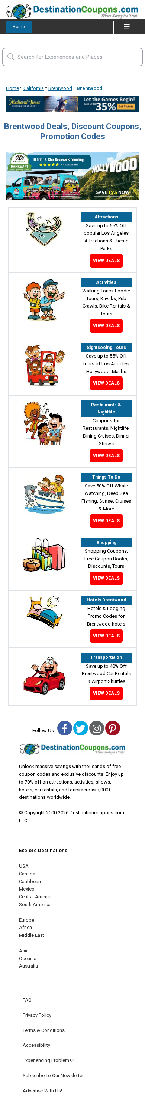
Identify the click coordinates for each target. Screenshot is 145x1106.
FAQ (27, 1000)
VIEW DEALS (106, 260)
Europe (26, 920)
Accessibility (36, 1045)
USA (24, 866)
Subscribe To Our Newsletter (53, 1075)
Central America (36, 896)
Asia (24, 950)
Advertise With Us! (42, 1090)
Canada (27, 874)
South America (35, 904)
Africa (25, 927)
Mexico (27, 889)
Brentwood (60, 88)
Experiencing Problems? (48, 1060)
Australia (28, 966)
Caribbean (30, 881)
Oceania (27, 958)
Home (19, 26)
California (33, 88)
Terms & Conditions (44, 1030)
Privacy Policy (37, 1015)
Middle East (31, 935)
